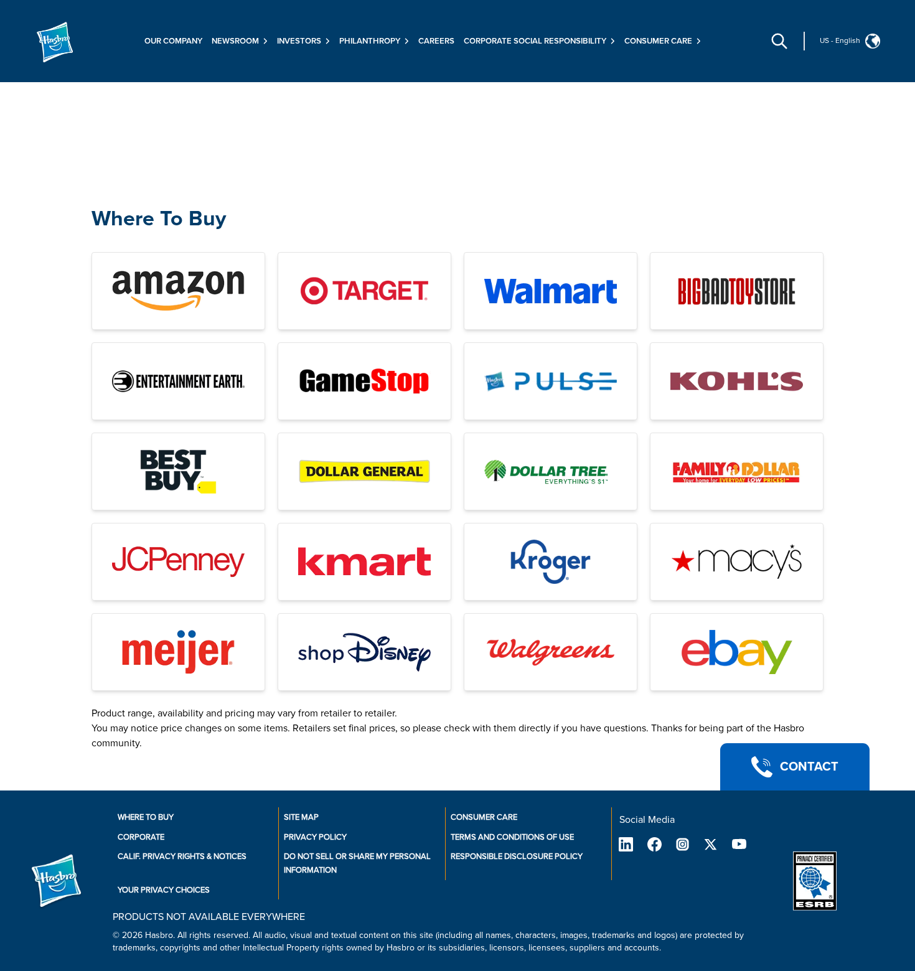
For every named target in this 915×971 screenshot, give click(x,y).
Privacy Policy (315, 837)
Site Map (301, 817)
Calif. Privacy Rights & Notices (182, 856)
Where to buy (146, 817)
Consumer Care (484, 817)
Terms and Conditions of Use (512, 837)
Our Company (173, 41)
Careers (436, 41)
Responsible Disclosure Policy (517, 856)
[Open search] (779, 41)
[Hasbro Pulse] (550, 381)
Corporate (141, 837)
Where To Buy (159, 219)
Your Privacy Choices (164, 890)
